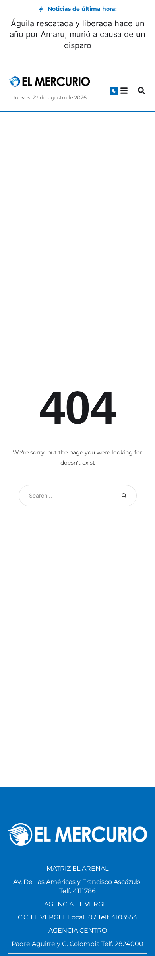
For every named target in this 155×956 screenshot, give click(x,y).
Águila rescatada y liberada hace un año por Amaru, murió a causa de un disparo (77, 34)
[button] (114, 91)
